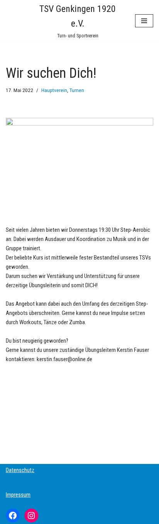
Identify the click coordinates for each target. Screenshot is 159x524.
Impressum (18, 494)
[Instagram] (31, 515)
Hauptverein (54, 90)
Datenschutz (20, 470)
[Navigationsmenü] (144, 20)
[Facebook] (13, 515)
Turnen (76, 90)
